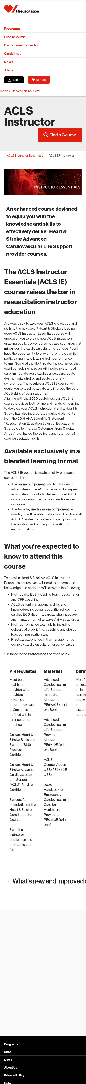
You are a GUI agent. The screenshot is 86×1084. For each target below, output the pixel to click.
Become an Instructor (21, 45)
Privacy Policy (14, 1075)
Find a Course (15, 37)
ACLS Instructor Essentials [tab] (25, 155)
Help (9, 70)
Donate (41, 79)
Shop (7, 1052)
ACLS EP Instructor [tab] (62, 155)
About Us (10, 1067)
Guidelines (12, 54)
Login (16, 79)
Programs (12, 29)
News (8, 62)
